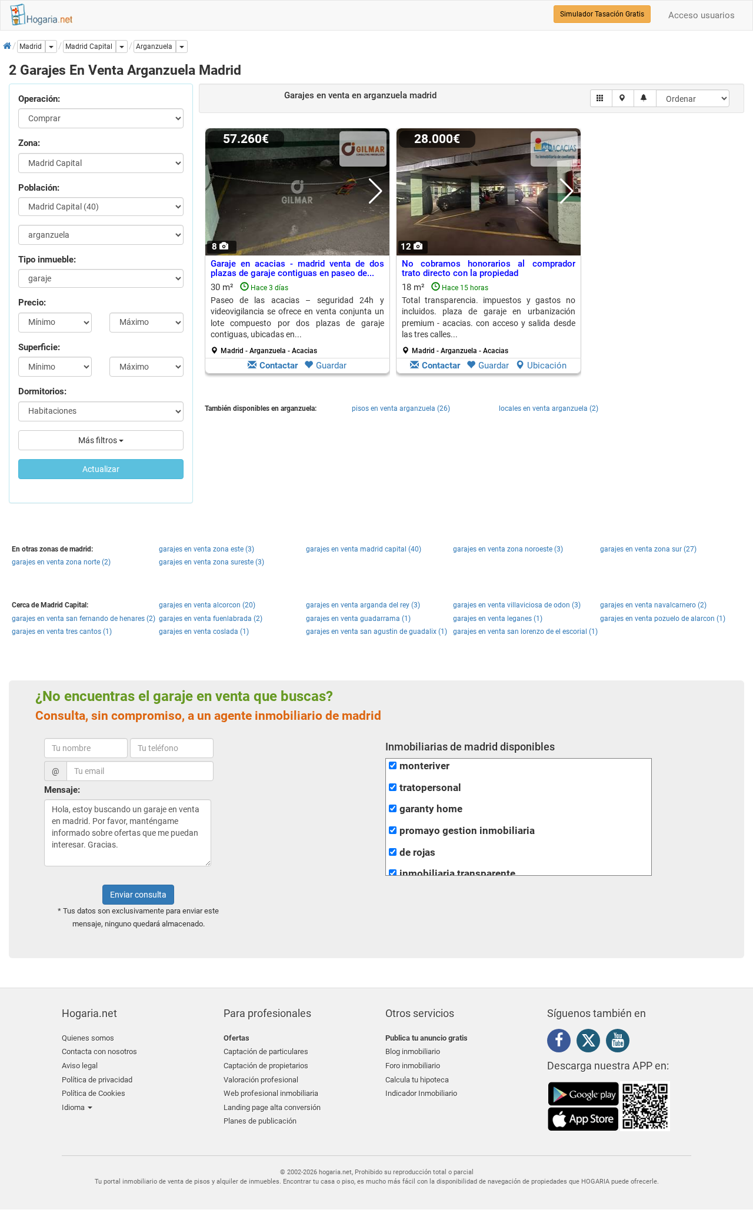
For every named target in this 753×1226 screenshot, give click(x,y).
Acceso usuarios (701, 15)
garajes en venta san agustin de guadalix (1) (376, 631)
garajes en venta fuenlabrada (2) (210, 618)
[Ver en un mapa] (623, 98)
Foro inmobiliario (412, 1065)
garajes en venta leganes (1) (497, 618)
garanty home (430, 809)
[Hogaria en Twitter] (591, 1043)
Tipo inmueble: (47, 259)
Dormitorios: (42, 391)
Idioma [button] (74, 1107)
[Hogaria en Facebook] (562, 1042)
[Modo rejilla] (601, 98)
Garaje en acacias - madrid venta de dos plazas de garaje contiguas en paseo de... (297, 268)
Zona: (29, 143)
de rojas (417, 852)
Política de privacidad (97, 1079)
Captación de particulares (266, 1051)
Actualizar (100, 469)
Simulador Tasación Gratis (602, 14)
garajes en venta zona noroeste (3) (508, 549)
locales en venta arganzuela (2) (548, 408)
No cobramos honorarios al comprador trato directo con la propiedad (488, 268)
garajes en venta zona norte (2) (61, 562)
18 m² (488, 318)
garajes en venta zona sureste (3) (211, 562)
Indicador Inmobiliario (421, 1093)
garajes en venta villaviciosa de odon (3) (517, 605)
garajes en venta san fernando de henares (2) (83, 618)
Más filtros (98, 440)
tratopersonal (430, 787)
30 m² (297, 318)
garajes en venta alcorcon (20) (207, 605)
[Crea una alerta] (645, 98)
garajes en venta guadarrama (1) (358, 618)
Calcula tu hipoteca (417, 1079)
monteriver (424, 766)
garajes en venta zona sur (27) (648, 549)
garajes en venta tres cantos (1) (62, 631)
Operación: (39, 99)
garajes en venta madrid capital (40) (363, 549)
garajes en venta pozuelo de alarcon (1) (662, 618)
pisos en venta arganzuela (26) (401, 408)
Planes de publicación (260, 1121)
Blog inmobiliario (412, 1051)
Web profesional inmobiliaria (271, 1093)
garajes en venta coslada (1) (204, 631)
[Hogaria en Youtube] (620, 1042)
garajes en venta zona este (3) (206, 549)
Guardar (331, 365)
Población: (38, 187)
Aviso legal (80, 1065)
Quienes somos (88, 1038)
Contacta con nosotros (99, 1051)
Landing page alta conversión (272, 1107)
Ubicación (547, 365)
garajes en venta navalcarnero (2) (653, 605)
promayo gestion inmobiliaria (467, 830)
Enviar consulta (138, 894)
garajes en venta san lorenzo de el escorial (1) (525, 631)
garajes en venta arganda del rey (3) (363, 605)
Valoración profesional (261, 1079)
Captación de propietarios (266, 1065)
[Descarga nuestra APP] (609, 1105)
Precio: (32, 302)
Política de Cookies (93, 1093)
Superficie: (39, 347)
